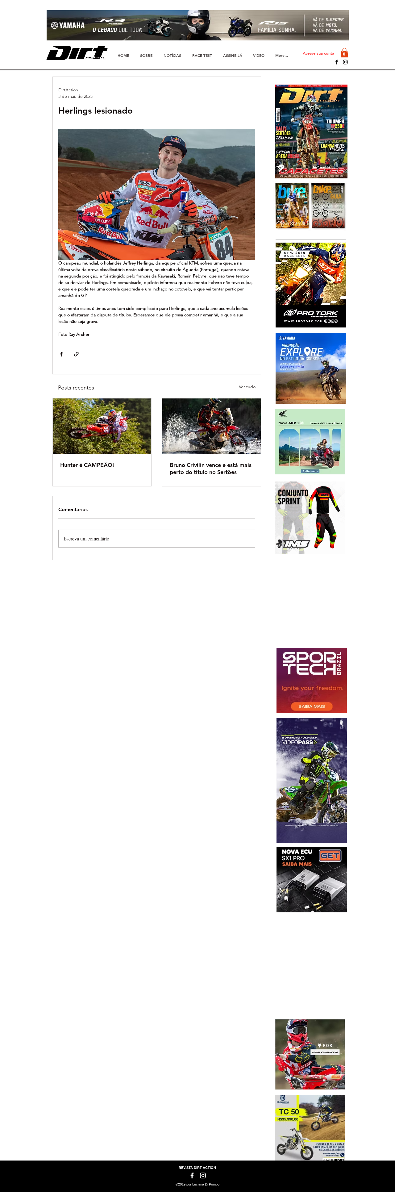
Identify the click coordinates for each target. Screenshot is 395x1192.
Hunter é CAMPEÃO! (87, 465)
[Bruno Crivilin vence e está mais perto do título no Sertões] (211, 426)
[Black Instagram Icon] (345, 62)
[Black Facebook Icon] (337, 62)
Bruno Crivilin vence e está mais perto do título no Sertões (211, 468)
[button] (344, 52)
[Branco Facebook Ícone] (192, 1175)
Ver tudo (247, 387)
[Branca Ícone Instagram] (203, 1175)
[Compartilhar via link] (76, 354)
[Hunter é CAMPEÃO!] (102, 426)
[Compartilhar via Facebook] (61, 354)
